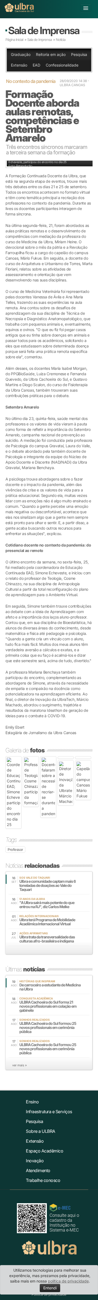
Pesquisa (79, 54)
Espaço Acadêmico (44, 1151)
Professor (15, 849)
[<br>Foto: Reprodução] (66, 757)
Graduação (20, 54)
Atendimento (38, 1170)
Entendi (50, 1288)
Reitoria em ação (51, 54)
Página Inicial (14, 39)
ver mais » (19, 1065)
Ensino (32, 1101)
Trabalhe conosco (43, 1180)
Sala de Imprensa (43, 30)
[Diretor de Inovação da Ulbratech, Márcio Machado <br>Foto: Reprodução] (66, 783)
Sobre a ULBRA (40, 1131)
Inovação (35, 1160)
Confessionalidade (62, 65)
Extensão (19, 65)
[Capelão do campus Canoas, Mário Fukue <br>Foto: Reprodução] (83, 780)
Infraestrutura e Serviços (49, 1111)
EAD (36, 65)
